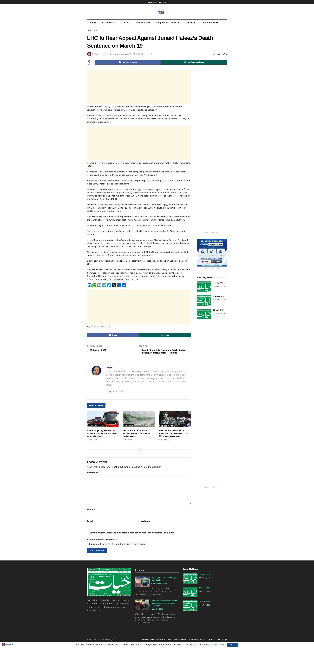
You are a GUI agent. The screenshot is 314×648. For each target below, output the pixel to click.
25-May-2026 (218, 283)
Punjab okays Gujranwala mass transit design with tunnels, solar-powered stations (102, 433)
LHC (109, 327)
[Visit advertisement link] (212, 253)
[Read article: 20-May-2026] (204, 314)
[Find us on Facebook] (209, 639)
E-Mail (202, 640)
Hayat (97, 54)
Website (145, 521)
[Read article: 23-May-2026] (204, 300)
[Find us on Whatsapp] (215, 639)
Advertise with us (211, 22)
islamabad (125, 54)
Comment (93, 472)
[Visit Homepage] (157, 12)
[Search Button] (223, 23)
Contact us (191, 22)
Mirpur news (108, 22)
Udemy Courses (142, 22)
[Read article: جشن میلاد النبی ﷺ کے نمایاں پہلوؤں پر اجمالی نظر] (142, 581)
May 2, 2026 (92, 440)
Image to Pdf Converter (167, 22)
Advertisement (148, 640)
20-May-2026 (218, 310)
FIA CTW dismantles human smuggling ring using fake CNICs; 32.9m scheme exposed (174, 433)
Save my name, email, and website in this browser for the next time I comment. (132, 532)
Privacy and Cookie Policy (211, 644)
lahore (95, 30)
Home (93, 22)
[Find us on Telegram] (226, 639)
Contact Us (160, 640)
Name (91, 509)
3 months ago (220, 286)
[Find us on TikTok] (222, 639)
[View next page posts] (141, 449)
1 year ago (108, 54)
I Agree (233, 645)
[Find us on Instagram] (212, 639)
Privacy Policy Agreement (102, 539)
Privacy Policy (138, 544)
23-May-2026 (218, 296)
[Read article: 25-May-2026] (204, 286)
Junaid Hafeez (112, 110)
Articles (125, 22)
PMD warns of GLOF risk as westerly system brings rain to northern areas (136, 433)
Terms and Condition (189, 640)
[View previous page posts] (137, 449)
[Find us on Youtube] (219, 639)
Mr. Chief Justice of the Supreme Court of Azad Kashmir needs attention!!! (164, 603)
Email (91, 521)
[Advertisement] (139, 87)
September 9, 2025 (160, 583)
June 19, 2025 (158, 609)
